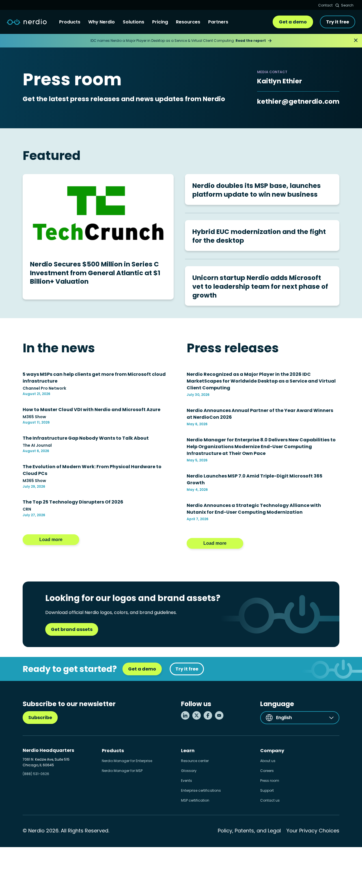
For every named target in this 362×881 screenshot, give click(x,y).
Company (272, 750)
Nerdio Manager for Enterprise (127, 760)
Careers (267, 770)
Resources (188, 22)
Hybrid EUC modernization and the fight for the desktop (259, 236)
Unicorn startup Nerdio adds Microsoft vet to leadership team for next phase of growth (260, 286)
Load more (51, 539)
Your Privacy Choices (312, 830)
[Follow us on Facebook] (208, 715)
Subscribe (40, 717)
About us (267, 760)
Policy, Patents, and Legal (249, 830)
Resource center (195, 760)
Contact (325, 5)
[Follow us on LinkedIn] (185, 715)
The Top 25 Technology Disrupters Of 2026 (73, 502)
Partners (218, 22)
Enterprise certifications (201, 790)
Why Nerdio (101, 22)
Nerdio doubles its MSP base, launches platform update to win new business (256, 190)
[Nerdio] (27, 22)
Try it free (337, 22)
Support (267, 790)
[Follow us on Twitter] (196, 715)
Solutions (133, 22)
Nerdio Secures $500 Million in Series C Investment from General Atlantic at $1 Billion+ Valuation (95, 273)
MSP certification (195, 800)
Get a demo (293, 22)
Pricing (160, 22)
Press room (269, 780)
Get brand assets (71, 629)
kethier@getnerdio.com (298, 101)
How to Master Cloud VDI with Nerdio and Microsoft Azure (91, 409)
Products (69, 22)
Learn (188, 750)
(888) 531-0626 (36, 773)
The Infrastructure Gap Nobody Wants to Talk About (86, 438)
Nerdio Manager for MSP (122, 770)
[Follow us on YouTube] (219, 715)
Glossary (189, 770)
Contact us (270, 800)
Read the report (251, 40)
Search (347, 5)
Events (186, 780)
